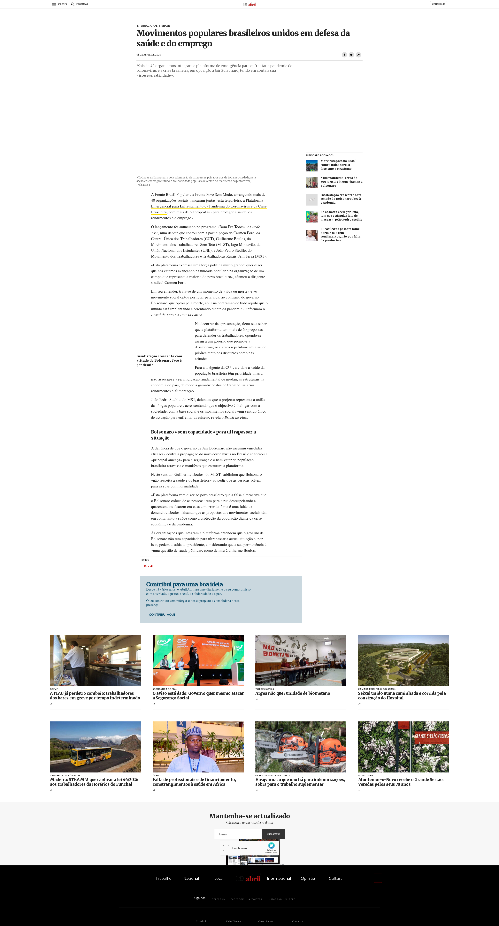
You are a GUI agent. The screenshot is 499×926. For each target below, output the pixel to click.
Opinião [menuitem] (308, 878)
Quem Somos (265, 921)
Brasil (148, 566)
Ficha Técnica (233, 921)
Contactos (297, 921)
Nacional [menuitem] (191, 878)
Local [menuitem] (219, 878)
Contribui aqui (162, 614)
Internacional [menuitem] (279, 878)
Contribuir (201, 921)
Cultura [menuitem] (335, 878)
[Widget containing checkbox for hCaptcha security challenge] (249, 848)
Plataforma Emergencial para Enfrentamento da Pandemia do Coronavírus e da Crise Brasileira (209, 206)
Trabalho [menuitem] (163, 878)
